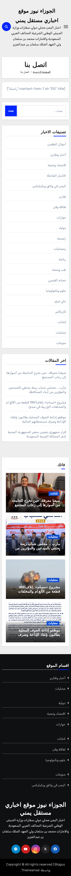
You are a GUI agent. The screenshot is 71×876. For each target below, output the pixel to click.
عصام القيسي (57, 280)
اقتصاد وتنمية (57, 165)
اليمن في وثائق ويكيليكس (49, 186)
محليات (61, 332)
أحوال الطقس (56, 144)
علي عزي (60, 301)
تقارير (62, 196)
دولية (62, 228)
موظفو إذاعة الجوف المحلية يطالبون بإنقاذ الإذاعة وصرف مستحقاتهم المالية (39, 635)
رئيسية (61, 238)
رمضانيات (60, 249)
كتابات (62, 322)
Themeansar (30, 870)
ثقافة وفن (59, 207)
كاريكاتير (60, 311)
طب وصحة (59, 270)
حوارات (61, 217)
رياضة (62, 259)
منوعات (61, 343)
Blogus (60, 864)
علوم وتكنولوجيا (56, 291)
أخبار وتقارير (58, 155)
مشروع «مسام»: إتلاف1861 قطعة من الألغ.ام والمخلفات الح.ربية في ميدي (39, 592)
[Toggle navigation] (66, 26)
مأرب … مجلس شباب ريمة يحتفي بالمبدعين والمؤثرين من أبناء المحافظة (37, 548)
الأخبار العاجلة (56, 175)
